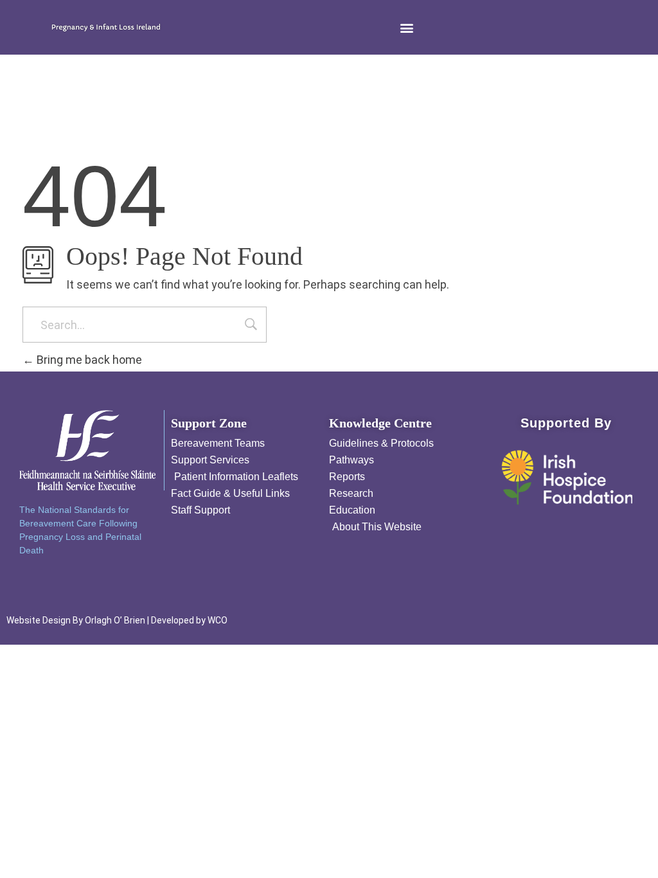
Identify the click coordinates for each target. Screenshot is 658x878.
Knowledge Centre (380, 423)
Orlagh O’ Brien (115, 620)
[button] (407, 27)
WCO (217, 620)
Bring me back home (88, 359)
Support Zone (209, 423)
